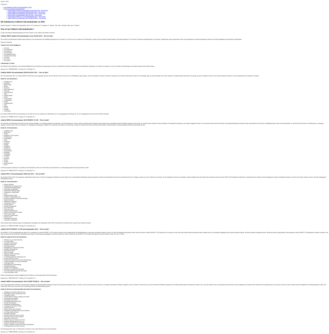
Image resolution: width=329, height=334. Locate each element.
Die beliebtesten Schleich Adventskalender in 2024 (18, 7)
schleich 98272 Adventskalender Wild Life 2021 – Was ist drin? (25, 15)
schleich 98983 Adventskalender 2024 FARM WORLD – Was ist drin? (27, 18)
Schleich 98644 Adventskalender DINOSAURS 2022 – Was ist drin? (26, 12)
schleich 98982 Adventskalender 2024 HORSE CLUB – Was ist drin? (27, 13)
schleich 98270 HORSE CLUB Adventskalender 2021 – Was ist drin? (27, 16)
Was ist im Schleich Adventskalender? (14, 9)
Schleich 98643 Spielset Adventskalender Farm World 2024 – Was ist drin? (28, 10)
